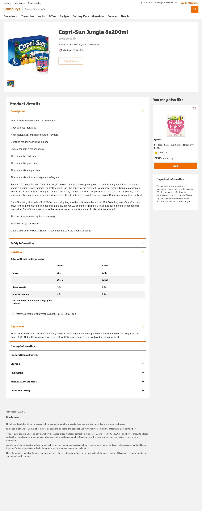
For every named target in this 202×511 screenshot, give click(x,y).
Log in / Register (189, 2)
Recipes (64, 16)
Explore (7, 3)
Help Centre (19, 3)
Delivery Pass (81, 16)
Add (175, 166)
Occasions (98, 16)
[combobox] (107, 9)
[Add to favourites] (194, 108)
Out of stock (71, 61)
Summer (113, 16)
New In (125, 16)
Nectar (41, 16)
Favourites (27, 16)
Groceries (9, 16)
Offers (52, 16)
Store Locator (34, 3)
